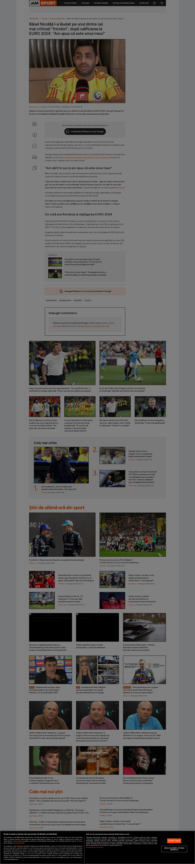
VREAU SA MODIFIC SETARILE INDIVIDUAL (174, 849)
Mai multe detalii (18, 843)
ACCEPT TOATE (174, 841)
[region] (97, 847)
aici (26, 853)
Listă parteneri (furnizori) (94, 847)
